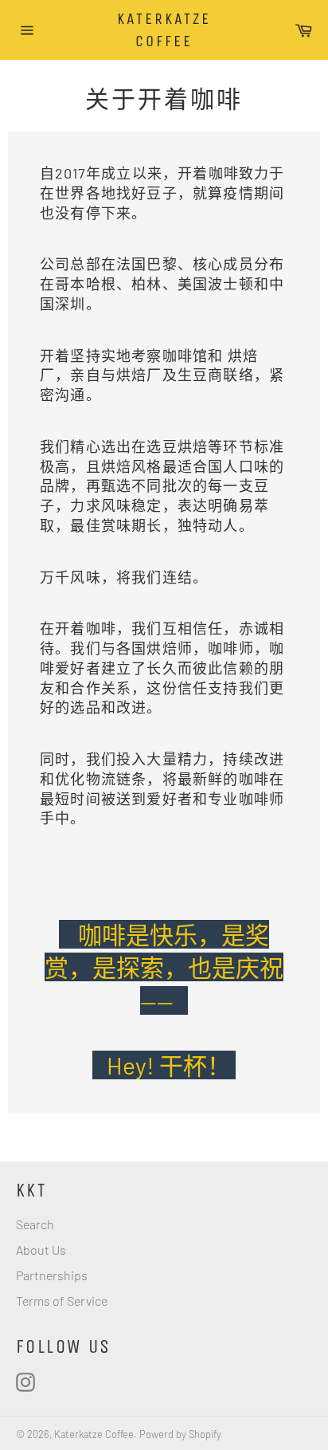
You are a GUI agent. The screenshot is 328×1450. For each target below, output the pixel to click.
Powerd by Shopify (180, 1434)
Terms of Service (61, 1300)
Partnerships (52, 1275)
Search (35, 1224)
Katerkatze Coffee (164, 30)
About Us (41, 1249)
